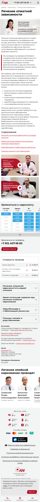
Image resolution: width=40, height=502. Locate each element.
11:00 (17, 220)
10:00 (17, 217)
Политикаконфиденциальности (20, 453)
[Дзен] (22, 425)
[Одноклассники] (22, 419)
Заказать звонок (9, 249)
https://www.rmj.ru (29, 340)
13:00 (29, 227)
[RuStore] (20, 439)
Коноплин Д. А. (6, 350)
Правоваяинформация (20, 449)
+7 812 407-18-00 (21, 2)
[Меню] (37, 2)
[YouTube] (22, 414)
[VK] (9, 414)
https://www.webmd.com (9, 335)
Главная (3, 7)
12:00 (29, 224)
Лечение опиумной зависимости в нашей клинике (18, 136)
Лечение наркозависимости (26, 7)
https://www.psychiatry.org (25, 343)
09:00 (6, 214)
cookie (5, 486)
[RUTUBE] (9, 425)
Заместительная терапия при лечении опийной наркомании (17, 142)
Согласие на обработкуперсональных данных (20, 457)
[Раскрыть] (30, 2)
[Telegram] (9, 419)
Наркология (12, 7)
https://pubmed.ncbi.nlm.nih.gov (21, 330)
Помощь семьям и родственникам (15, 151)
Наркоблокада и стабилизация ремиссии (18, 147)
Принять (32, 492)
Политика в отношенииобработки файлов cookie (20, 462)
